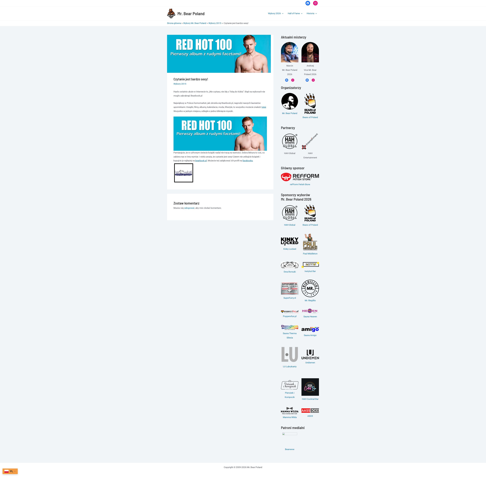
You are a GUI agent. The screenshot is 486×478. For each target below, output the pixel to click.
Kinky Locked (289, 249)
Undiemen (310, 362)
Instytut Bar (310, 271)
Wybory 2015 (180, 84)
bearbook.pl (201, 160)
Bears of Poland (310, 117)
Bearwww (289, 449)
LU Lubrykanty (290, 366)
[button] (282, 13)
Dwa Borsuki (290, 271)
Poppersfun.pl (290, 316)
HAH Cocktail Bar (310, 399)
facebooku (247, 160)
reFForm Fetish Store (300, 184)
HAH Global (289, 225)
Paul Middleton (310, 253)
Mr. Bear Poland (191, 13)
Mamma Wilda (290, 417)
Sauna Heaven (310, 316)
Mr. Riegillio (310, 300)
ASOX (310, 416)
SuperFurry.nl (290, 298)
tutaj (264, 107)
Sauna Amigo (310, 335)
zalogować (189, 208)
